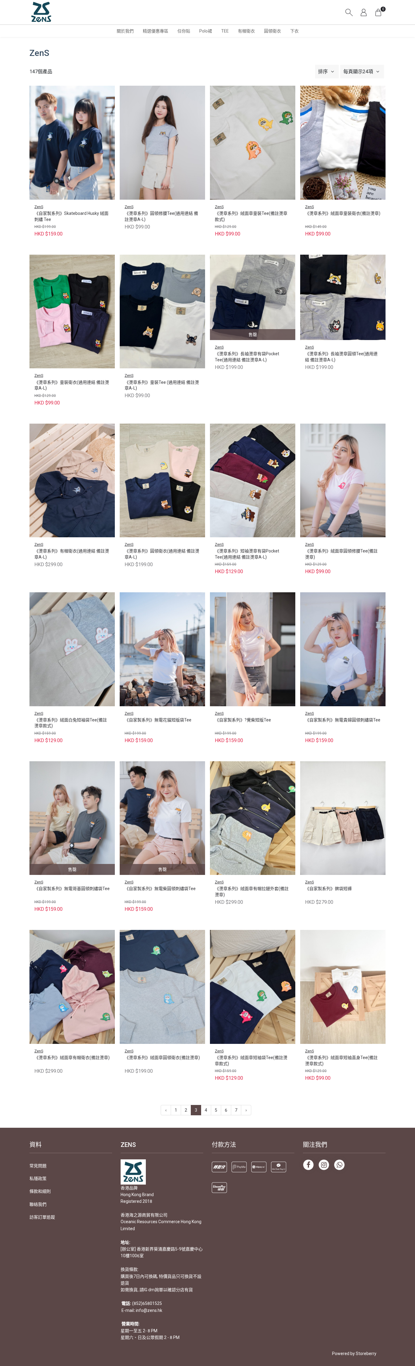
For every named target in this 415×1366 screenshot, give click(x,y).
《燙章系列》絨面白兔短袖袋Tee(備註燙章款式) (70, 722)
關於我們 (125, 31)
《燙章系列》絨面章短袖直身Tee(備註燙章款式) (341, 1060)
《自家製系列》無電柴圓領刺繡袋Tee (160, 888)
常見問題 (37, 1165)
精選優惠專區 (155, 31)
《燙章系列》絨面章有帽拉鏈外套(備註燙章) (252, 891)
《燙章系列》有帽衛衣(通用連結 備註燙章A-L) (71, 554)
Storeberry (366, 1353)
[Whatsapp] (339, 1164)
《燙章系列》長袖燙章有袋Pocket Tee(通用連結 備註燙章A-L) (247, 356)
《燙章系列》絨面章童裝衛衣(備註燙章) (342, 213)
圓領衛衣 (272, 31)
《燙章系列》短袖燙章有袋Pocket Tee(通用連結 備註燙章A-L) (247, 554)
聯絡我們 (37, 1204)
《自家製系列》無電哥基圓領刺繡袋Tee (72, 888)
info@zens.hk (149, 1310)
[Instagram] (323, 1164)
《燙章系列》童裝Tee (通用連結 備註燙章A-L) (162, 385)
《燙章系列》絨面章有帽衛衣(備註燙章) (72, 1057)
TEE (225, 31)
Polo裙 (205, 31)
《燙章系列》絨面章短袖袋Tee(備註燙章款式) (251, 1060)
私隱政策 (37, 1178)
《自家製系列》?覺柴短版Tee (243, 719)
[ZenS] (41, 12)
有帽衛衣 (246, 31)
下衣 (294, 31)
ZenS (38, 207)
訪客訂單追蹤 (42, 1217)
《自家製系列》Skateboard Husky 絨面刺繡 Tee (71, 216)
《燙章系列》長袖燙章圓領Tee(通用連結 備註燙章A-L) (341, 356)
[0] (378, 12)
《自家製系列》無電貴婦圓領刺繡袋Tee (342, 719)
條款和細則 (40, 1191)
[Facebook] (308, 1164)
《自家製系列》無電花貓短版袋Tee (158, 719)
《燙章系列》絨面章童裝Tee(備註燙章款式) (251, 216)
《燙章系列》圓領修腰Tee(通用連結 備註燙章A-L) (161, 216)
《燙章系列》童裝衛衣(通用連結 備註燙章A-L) (71, 385)
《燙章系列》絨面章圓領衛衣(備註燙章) (162, 1057)
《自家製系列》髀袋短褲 (328, 888)
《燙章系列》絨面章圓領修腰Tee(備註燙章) (341, 554)
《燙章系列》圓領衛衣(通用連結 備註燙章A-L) (162, 554)
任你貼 (183, 31)
